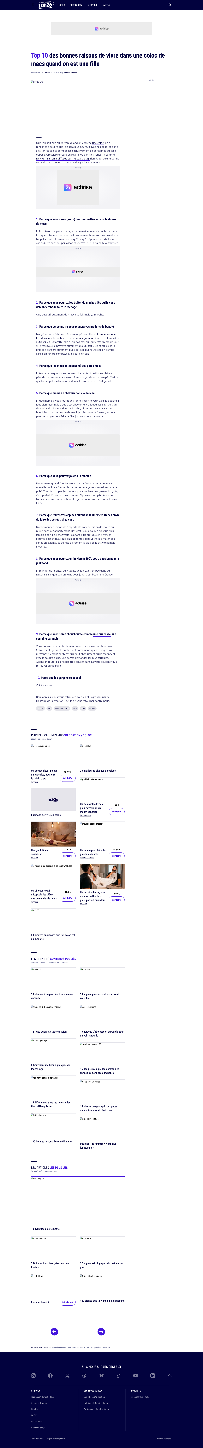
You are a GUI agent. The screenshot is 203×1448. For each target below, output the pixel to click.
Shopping (92, 4)
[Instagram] (33, 1375)
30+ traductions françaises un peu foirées (50, 1265)
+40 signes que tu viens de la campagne (102, 1300)
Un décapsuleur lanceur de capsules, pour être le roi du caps (44, 774)
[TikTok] (118, 1375)
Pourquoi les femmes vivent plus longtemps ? (98, 1146)
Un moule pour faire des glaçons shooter (93, 852)
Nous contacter (38, 1427)
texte (75, 708)
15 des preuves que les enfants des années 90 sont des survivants (99, 1071)
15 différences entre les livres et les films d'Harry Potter (50, 1104)
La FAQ (34, 1415)
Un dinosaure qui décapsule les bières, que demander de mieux (44, 894)
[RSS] (170, 1375)
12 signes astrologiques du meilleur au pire (101, 1265)
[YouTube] (135, 1375)
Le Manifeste (36, 1421)
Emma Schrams (71, 72)
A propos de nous (39, 1403)
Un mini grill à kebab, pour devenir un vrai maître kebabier (91, 808)
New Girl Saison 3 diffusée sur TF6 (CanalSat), (63, 158)
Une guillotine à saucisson (39, 852)
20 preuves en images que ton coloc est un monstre (53, 937)
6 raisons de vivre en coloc (46, 815)
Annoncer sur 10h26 (140, 1396)
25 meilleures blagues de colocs (98, 770)
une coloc (98, 143)
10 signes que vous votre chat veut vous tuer (99, 996)
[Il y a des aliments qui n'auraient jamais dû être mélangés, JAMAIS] (101, 1332)
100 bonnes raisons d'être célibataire (51, 1141)
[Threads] (84, 1375)
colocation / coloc (62, 708)
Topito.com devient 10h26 (42, 1396)
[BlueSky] (101, 1375)
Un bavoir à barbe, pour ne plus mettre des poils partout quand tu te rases (93, 898)
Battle (106, 4)
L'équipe (34, 1409)
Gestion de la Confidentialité (96, 1409)
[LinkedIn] (152, 1375)
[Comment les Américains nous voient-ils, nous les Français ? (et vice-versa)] (54, 1332)
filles (83, 708)
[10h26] (46, 5)
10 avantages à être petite (45, 1228)
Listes (61, 4)
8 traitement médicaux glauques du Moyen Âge (50, 1067)
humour (40, 708)
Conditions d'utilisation (94, 1396)
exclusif (92, 708)
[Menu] (32, 4)
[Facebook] (50, 1375)
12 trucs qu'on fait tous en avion (49, 1031)
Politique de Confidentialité (96, 1403)
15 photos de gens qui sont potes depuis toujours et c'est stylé (98, 1108)
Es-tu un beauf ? (40, 1302)
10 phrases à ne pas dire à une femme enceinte (52, 996)
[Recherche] (170, 4)
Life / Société (45, 72)
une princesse (102, 634)
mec (49, 708)
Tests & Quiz (76, 4)
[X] (67, 1375)
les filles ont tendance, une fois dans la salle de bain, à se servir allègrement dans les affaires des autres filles (77, 338)
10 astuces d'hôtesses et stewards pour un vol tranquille (102, 1033)
